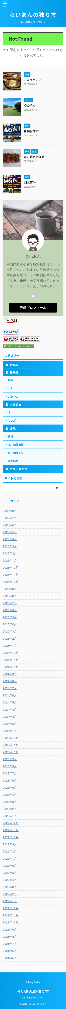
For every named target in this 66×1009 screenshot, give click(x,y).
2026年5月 (10, 532)
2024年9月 (10, 674)
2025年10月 (11, 582)
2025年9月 (10, 589)
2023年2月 (10, 809)
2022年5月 (10, 873)
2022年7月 (10, 858)
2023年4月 (10, 794)
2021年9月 (10, 929)
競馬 (10, 380)
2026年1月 (10, 560)
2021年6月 (10, 951)
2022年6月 (10, 865)
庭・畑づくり (15, 453)
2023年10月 (11, 752)
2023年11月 (11, 745)
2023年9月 (10, 759)
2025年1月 (10, 645)
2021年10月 (11, 922)
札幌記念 (30, 131)
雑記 (13, 428)
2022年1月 (10, 901)
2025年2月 (10, 638)
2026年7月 (10, 518)
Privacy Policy (33, 982)
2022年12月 (11, 823)
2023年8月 (10, 766)
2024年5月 (10, 702)
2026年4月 (10, 539)
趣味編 (14, 372)
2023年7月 (10, 773)
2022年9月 (10, 844)
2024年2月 (10, 723)
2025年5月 (10, 617)
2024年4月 (10, 709)
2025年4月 (10, 624)
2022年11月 (11, 830)
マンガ (12, 420)
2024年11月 (11, 660)
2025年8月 (10, 596)
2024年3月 (10, 716)
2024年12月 (11, 653)
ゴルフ (12, 388)
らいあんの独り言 (33, 15)
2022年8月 (10, 851)
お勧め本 (15, 404)
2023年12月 (11, 738)
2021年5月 (10, 958)
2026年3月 (10, 546)
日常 (10, 436)
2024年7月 (10, 688)
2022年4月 (10, 880)
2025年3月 (10, 631)
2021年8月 (10, 936)
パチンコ (13, 396)
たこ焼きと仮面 (34, 156)
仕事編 (14, 365)
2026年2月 (10, 553)
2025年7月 (10, 603)
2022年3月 (10, 887)
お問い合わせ (18, 469)
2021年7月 (10, 943)
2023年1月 (10, 816)
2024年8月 (10, 681)
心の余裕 (30, 105)
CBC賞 (28, 182)
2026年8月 (10, 511)
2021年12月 (11, 908)
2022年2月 (10, 894)
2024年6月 (10, 695)
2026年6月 (10, 525)
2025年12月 (11, 567)
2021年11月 (11, 915)
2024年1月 (10, 731)
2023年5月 (10, 787)
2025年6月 (10, 610)
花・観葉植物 (15, 444)
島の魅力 (13, 461)
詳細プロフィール (33, 307)
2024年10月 (11, 667)
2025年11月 (11, 574)
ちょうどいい (32, 80)
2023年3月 (10, 802)
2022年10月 (11, 837)
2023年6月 (10, 780)
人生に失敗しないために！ (33, 997)
